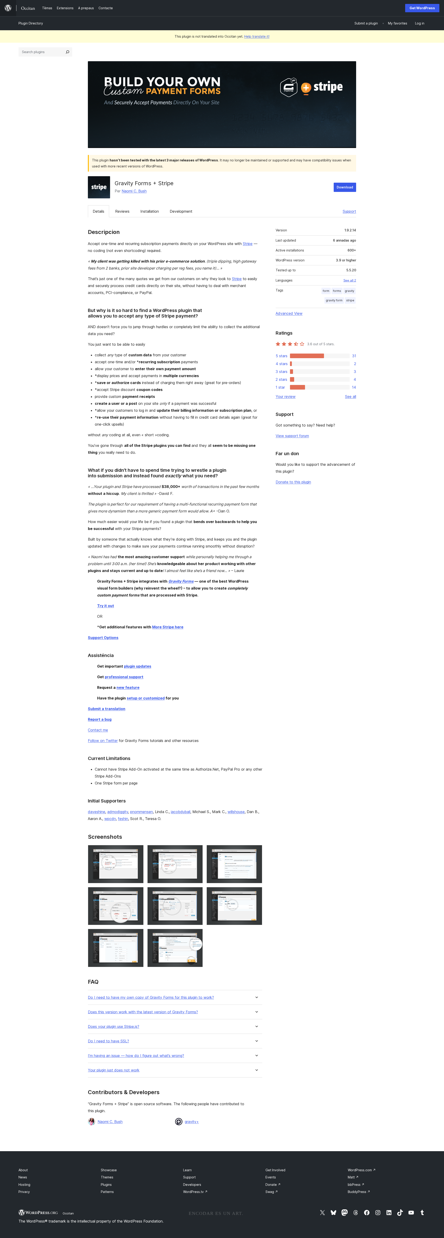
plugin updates (137, 666)
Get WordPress (422, 8)
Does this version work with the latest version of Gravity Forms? (143, 1012)
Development (181, 211)
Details (98, 211)
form (326, 291)
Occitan (68, 1213)
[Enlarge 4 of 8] (137, 893)
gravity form (334, 300)
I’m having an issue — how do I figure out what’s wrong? (136, 1055)
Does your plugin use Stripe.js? (113, 1026)
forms (337, 291)
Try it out (105, 605)
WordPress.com (362, 1170)
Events (270, 1177)
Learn (187, 1170)
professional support (124, 677)
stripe (350, 300)
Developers (192, 1185)
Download (345, 187)
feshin (123, 818)
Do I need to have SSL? (108, 1041)
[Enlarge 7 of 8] (137, 935)
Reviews (122, 211)
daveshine (96, 811)
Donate (273, 1185)
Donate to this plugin (293, 482)
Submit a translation (106, 708)
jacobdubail (180, 811)
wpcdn (110, 818)
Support (349, 211)
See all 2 (349, 280)
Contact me (98, 730)
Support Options (103, 637)
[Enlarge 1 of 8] (137, 851)
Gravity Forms (181, 581)
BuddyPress (359, 1192)
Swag (271, 1192)
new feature (128, 687)
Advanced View (289, 313)
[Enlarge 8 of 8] (196, 935)
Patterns (107, 1192)
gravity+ (192, 1121)
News (22, 1177)
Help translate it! (256, 36)
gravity (349, 291)
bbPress (356, 1185)
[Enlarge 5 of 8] (196, 893)
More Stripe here (167, 627)
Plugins (106, 1185)
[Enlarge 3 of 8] (256, 851)
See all (350, 396)
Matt (353, 1177)
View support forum (292, 435)
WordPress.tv (195, 1192)
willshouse (236, 811)
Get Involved (275, 1170)
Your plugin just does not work (113, 1070)
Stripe (248, 243)
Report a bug (99, 719)
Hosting (24, 1185)
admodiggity (117, 811)
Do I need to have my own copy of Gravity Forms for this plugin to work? (151, 997)
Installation (149, 211)
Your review (286, 396)
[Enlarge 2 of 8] (196, 851)
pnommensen (141, 811)
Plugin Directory (30, 23)
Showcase (109, 1170)
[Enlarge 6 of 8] (256, 893)
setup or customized (146, 698)
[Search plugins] (67, 52)
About (23, 1170)
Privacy (24, 1192)
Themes (107, 1177)
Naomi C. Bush (134, 191)
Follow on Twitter (103, 740)
